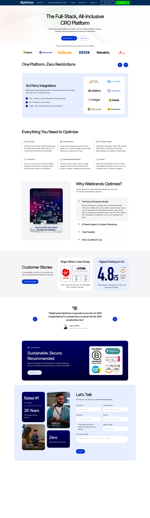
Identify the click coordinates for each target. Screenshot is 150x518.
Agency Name (107, 424)
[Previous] (120, 65)
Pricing (73, 2)
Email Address (108, 405)
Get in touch (107, 2)
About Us (92, 2)
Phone (105, 415)
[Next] (126, 65)
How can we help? (82, 434)
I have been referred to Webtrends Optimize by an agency (87, 427)
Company (79, 415)
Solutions (39, 2)
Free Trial (122, 2)
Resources (82, 2)
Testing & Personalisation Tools (57, 2)
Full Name (80, 405)
